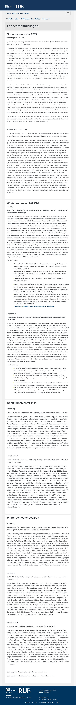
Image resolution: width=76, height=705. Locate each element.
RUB (10, 19)
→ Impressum (44, 697)
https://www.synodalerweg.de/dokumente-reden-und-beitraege (34, 306)
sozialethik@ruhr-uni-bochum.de (18, 697)
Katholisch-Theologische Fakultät (27, 19)
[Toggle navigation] (68, 13)
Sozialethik (46, 19)
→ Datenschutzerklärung (48, 699)
